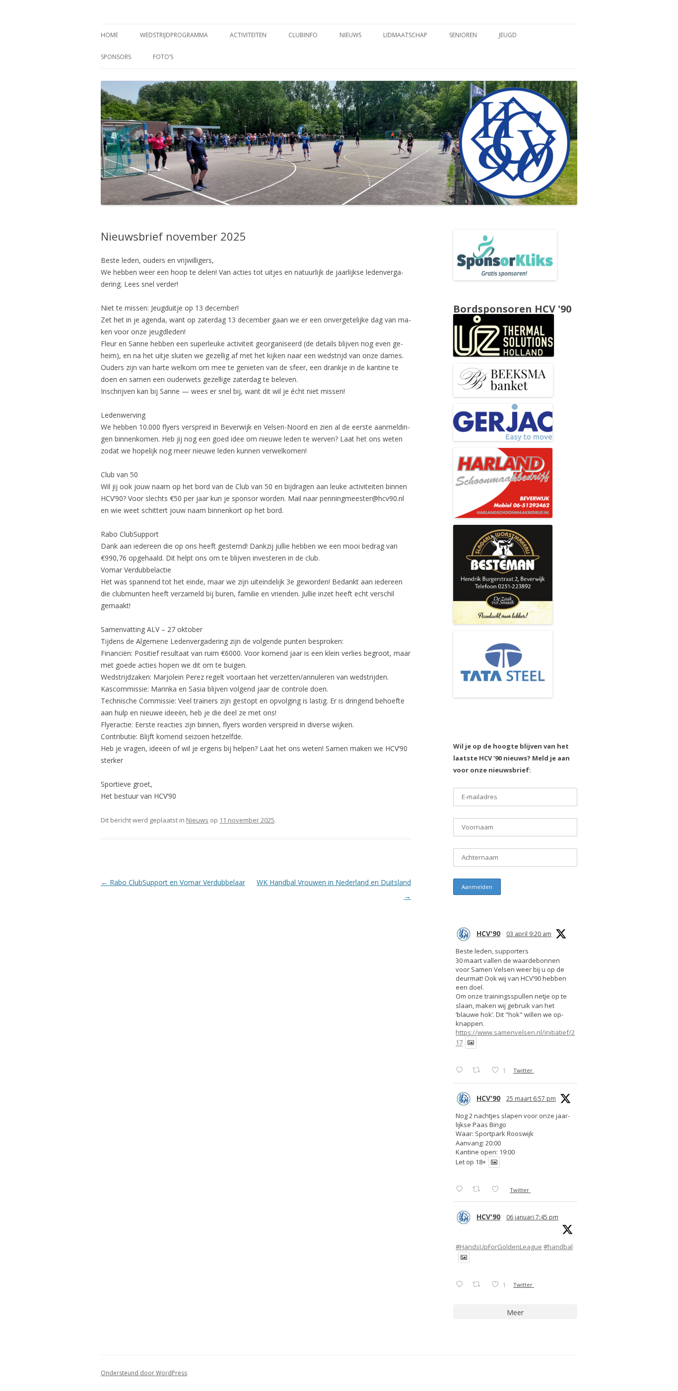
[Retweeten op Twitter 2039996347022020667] (479, 1070)
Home (109, 35)
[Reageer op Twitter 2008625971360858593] (461, 1284)
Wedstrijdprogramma (174, 35)
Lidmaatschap (405, 35)
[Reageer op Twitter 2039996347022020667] (461, 1070)
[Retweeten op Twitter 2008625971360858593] (479, 1284)
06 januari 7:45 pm (532, 1217)
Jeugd (508, 35)
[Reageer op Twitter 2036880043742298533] (461, 1189)
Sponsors (116, 57)
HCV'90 (488, 933)
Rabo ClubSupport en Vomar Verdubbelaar (173, 882)
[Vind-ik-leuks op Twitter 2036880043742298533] (498, 1189)
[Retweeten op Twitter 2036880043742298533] (479, 1189)
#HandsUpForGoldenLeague (499, 1246)
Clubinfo (303, 35)
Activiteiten (248, 35)
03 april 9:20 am (528, 934)
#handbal (558, 1246)
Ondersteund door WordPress (144, 1373)
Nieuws (350, 35)
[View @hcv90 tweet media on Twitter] (470, 1042)
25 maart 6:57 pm (531, 1098)
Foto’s (163, 57)
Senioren (463, 35)
